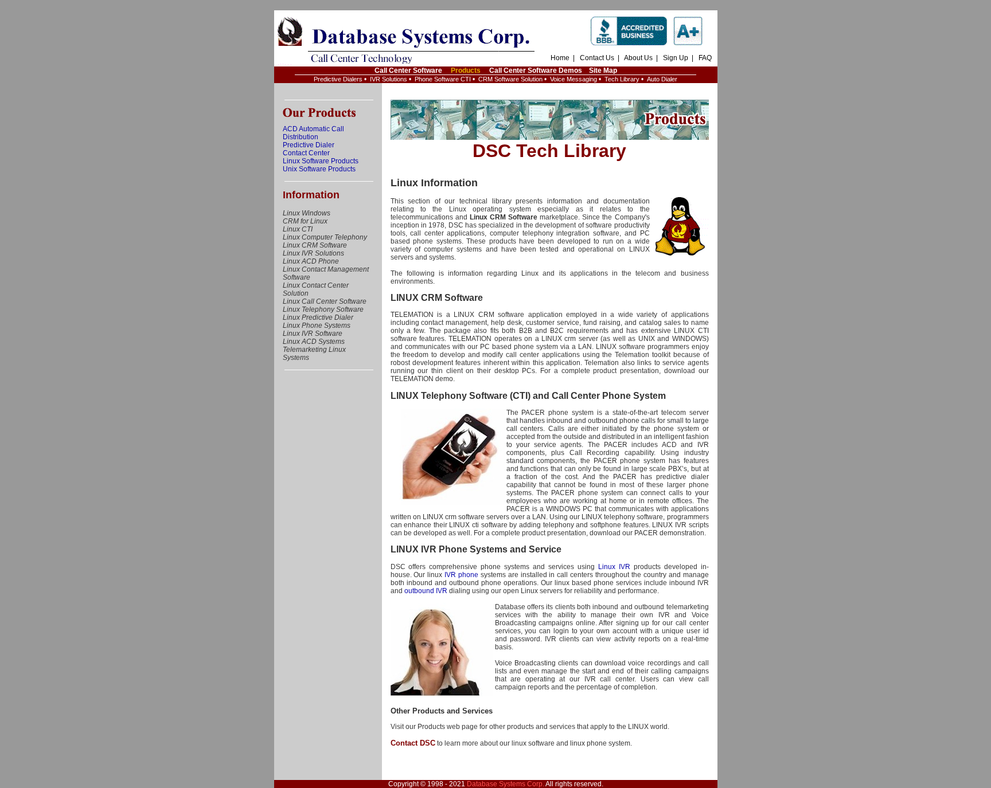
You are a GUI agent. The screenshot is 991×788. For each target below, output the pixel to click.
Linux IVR (614, 567)
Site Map (603, 70)
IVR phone (461, 575)
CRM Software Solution (510, 79)
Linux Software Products (320, 161)
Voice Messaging (573, 79)
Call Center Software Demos (535, 70)
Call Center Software (408, 70)
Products (466, 70)
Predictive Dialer (308, 145)
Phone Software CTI (443, 79)
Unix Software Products (319, 169)
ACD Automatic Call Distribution (313, 133)
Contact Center (306, 153)
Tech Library (621, 79)
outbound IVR (425, 591)
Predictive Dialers (338, 79)
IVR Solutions (388, 79)
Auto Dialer (662, 79)
